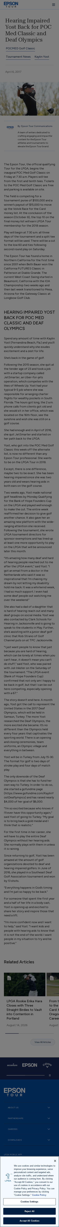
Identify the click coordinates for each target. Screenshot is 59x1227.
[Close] (55, 1161)
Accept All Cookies (29, 1221)
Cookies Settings (29, 1201)
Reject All (29, 1211)
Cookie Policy (39, 1195)
